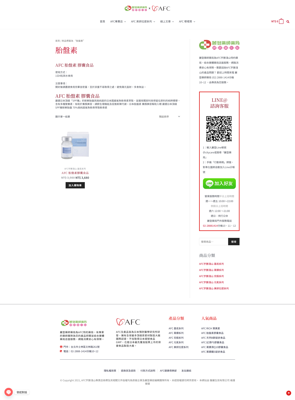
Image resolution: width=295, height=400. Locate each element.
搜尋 (233, 241)
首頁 (57, 40)
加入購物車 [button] (75, 185)
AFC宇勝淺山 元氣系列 (211, 282)
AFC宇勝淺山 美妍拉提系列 (214, 288)
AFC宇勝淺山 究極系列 (211, 276)
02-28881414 (210, 225)
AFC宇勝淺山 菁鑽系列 (211, 270)
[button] (124, 21)
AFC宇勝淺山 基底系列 (211, 264)
